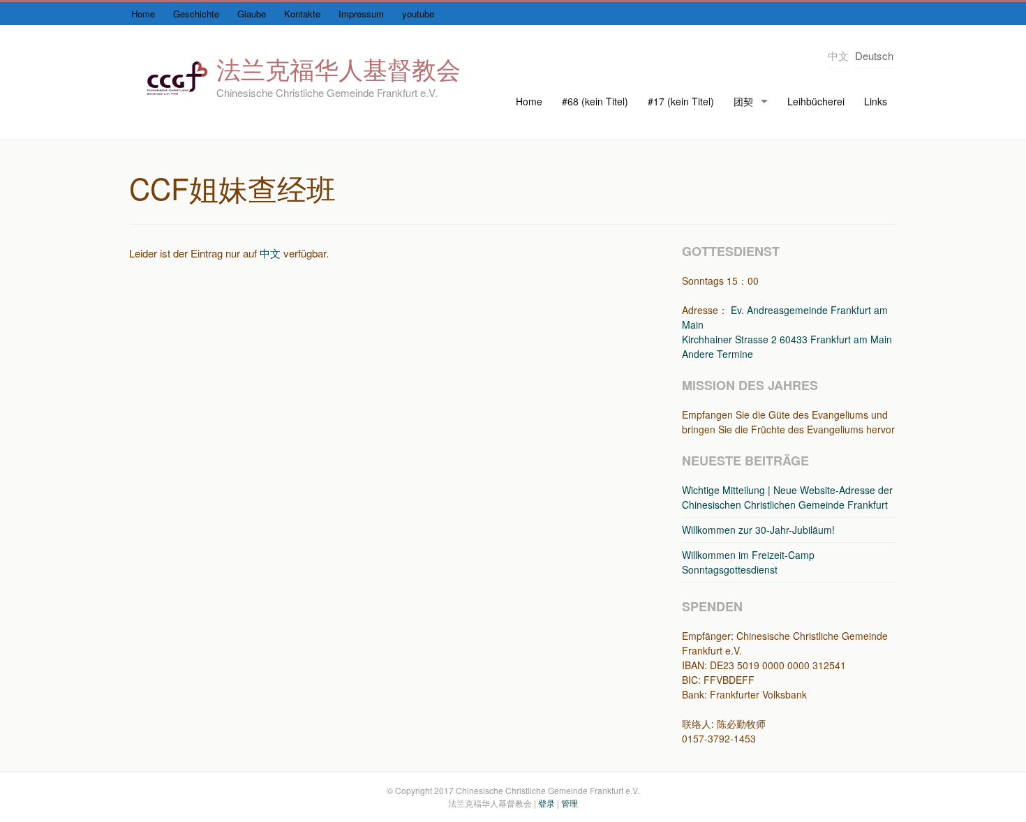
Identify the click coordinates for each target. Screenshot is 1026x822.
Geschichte (196, 13)
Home (143, 13)
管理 (569, 803)
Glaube (251, 13)
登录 (546, 803)
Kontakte (302, 13)
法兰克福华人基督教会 (338, 68)
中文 (270, 253)
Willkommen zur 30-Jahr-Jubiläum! (758, 530)
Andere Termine (717, 354)
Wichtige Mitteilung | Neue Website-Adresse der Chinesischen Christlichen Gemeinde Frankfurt (787, 497)
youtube (418, 13)
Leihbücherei (816, 101)
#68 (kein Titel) (595, 101)
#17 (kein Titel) (681, 101)
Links (875, 101)
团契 (743, 101)
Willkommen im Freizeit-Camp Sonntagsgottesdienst (748, 562)
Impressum (361, 13)
